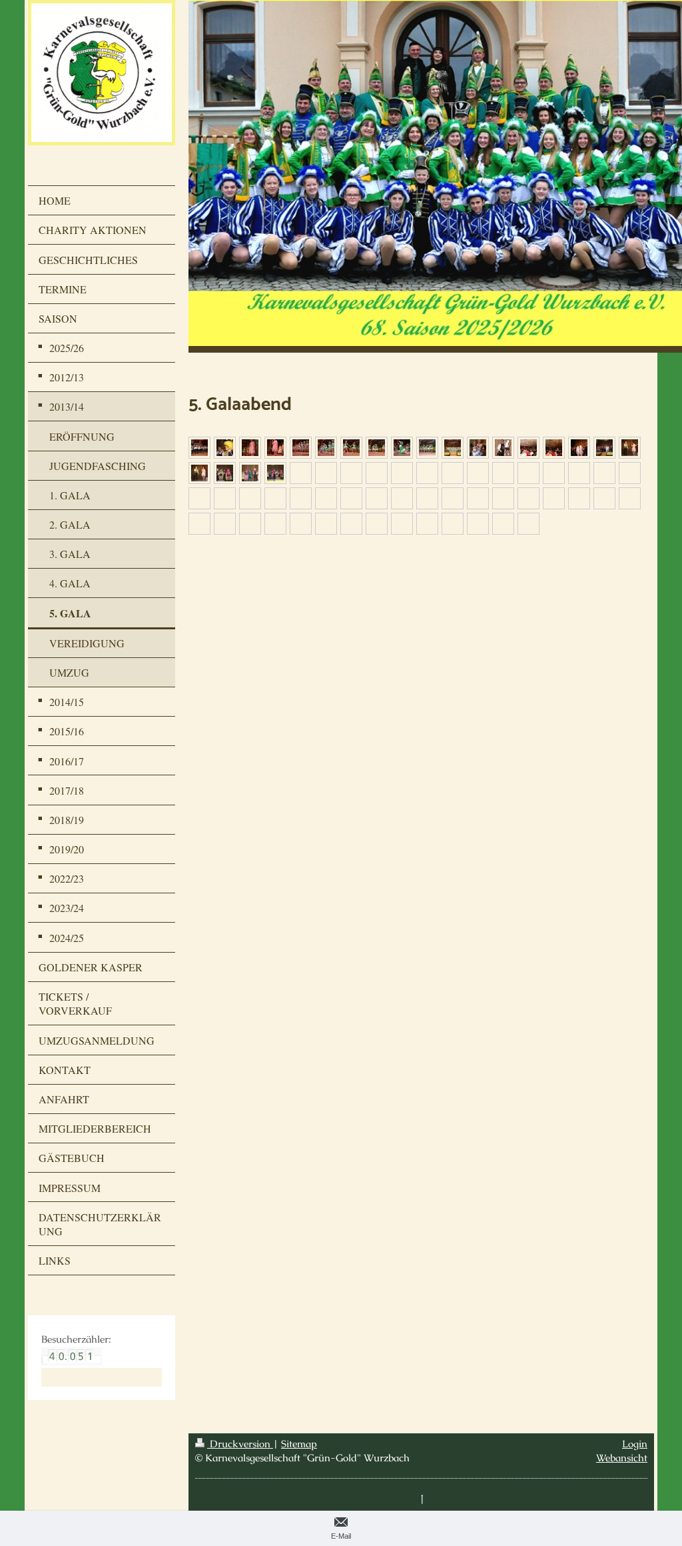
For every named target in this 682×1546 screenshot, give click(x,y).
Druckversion (240, 1443)
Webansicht (621, 1457)
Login (634, 1443)
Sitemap (299, 1443)
